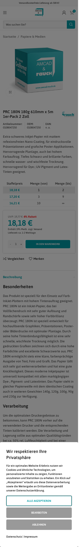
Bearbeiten (39, 512)
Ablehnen (39, 524)
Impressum (31, 536)
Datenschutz (14, 536)
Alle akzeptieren (39, 500)
